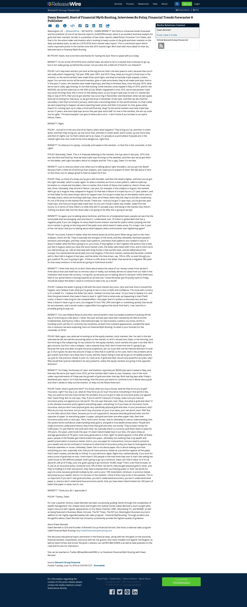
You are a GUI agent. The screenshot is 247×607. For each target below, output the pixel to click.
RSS (197, 10)
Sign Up (187, 3)
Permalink (99, 565)
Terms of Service (130, 578)
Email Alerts (184, 10)
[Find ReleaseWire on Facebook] (112, 595)
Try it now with (181, 581)
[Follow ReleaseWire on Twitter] (119, 595)
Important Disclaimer (132, 584)
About (164, 3)
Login (197, 3)
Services (118, 3)
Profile (174, 35)
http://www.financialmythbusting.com (94, 530)
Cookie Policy (115, 578)
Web (166, 35)
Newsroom (143, 3)
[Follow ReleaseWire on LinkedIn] (134, 595)
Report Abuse (145, 578)
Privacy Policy (102, 578)
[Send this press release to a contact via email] (50, 26)
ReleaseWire (64, 3)
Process (130, 3)
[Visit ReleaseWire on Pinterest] (127, 595)
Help (155, 3)
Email (159, 35)
